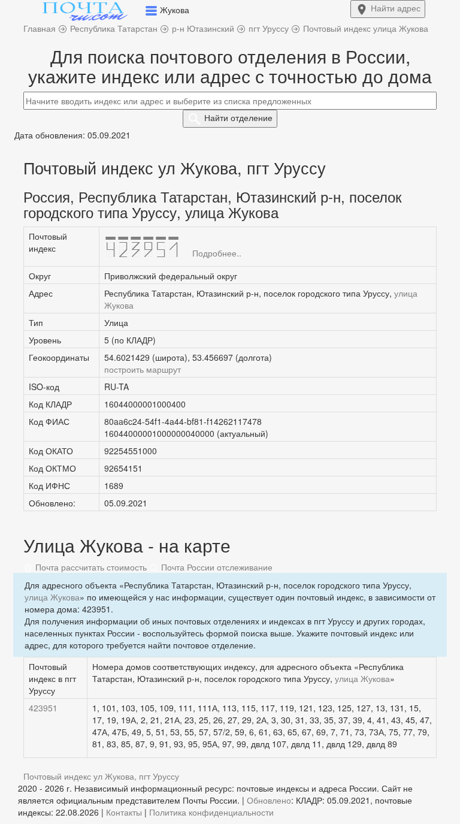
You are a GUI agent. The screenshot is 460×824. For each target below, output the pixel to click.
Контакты (124, 812)
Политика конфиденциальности (211, 812)
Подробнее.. (216, 253)
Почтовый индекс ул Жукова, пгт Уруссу (101, 776)
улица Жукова (52, 597)
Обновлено (269, 800)
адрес (395, 8)
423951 (43, 708)
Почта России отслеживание (216, 567)
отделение (238, 117)
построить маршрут (142, 369)
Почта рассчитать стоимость (90, 567)
